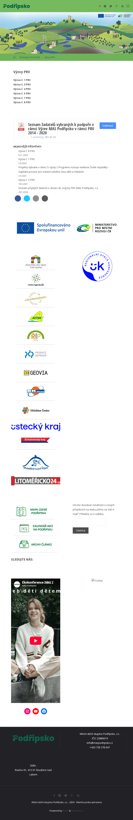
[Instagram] (105, 6)
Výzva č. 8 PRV (22, 102)
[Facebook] (100, 6)
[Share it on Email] (36, 200)
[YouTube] (36, 711)
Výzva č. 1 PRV (22, 80)
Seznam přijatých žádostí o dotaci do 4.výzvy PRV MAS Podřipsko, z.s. (58, 188)
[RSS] (122, 6)
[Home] (14, 57)
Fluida (65, 810)
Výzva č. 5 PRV (22, 93)
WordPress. (77, 810)
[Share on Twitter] (27, 200)
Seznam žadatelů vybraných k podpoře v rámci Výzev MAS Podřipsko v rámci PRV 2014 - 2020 (61, 129)
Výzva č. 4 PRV (22, 89)
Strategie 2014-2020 (30, 57)
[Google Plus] (117, 6)
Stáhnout (108, 125)
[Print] (45, 200)
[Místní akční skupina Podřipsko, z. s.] (16, 6)
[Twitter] (111, 6)
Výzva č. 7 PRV (22, 98)
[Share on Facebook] (18, 200)
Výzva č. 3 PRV (22, 84)
